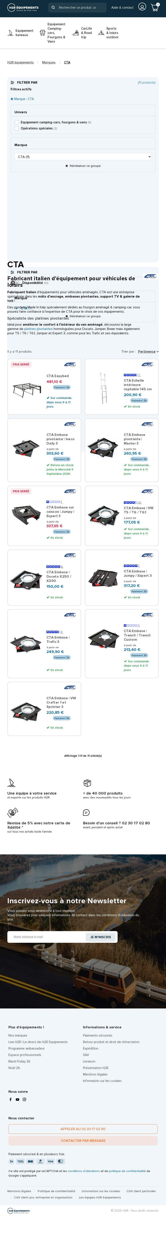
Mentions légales (95, 1074)
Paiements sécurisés (97, 1035)
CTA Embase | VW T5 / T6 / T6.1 (139, 510)
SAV (86, 1055)
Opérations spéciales (39, 128)
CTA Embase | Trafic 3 (58, 639)
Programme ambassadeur (26, 1048)
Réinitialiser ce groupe (85, 166)
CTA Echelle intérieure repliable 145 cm (138, 384)
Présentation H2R (96, 1068)
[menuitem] (20, 32)
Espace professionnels (24, 1055)
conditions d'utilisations (84, 1171)
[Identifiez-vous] (142, 6)
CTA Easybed (57, 376)
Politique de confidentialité (56, 1191)
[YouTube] (17, 1100)
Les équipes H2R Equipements (100, 1197)
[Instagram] (24, 1100)
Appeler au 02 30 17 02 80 (83, 1129)
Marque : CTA (24, 99)
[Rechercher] (53, 8)
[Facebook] (10, 1100)
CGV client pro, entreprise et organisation (43, 1197)
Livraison (89, 1061)
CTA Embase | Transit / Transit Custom (137, 635)
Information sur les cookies (102, 1081)
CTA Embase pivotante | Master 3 (134, 439)
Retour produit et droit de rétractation (111, 1042)
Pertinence (146, 351)
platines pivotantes (38, 329)
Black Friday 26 (19, 1061)
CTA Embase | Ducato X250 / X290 (58, 576)
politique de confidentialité (127, 1171)
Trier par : (128, 352)
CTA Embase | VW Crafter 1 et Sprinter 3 (61, 702)
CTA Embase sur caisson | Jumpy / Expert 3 (60, 511)
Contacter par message (83, 1141)
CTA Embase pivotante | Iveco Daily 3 (60, 439)
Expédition (90, 1048)
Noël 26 (14, 1068)
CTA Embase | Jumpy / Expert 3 (138, 573)
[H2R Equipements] (22, 8)
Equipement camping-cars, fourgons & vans (56, 122)
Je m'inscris (100, 937)
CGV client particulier (141, 1191)
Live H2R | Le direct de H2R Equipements (38, 1042)
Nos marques (17, 1035)
